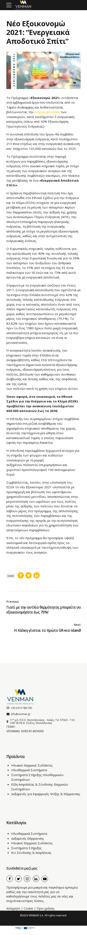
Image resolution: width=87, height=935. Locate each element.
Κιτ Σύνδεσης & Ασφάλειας (31, 852)
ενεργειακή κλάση (47, 112)
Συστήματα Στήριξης (26, 848)
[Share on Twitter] (28, 575)
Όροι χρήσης (45, 908)
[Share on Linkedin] (36, 575)
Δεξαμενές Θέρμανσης (27, 838)
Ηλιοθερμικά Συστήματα (29, 770)
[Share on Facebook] (21, 575)
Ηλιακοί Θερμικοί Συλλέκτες (32, 765)
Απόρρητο (13, 908)
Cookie (28, 908)
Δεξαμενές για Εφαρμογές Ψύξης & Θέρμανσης (45, 794)
